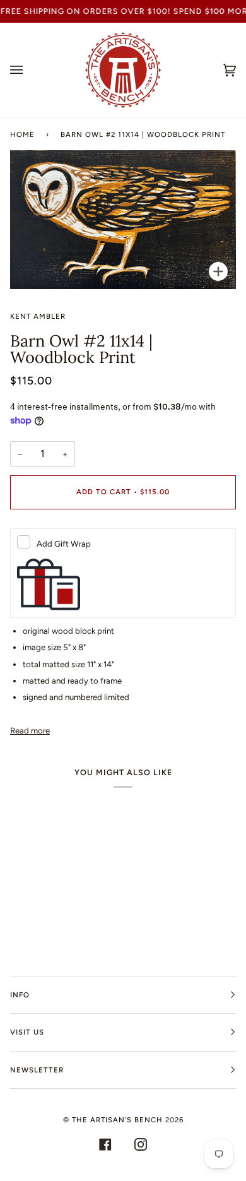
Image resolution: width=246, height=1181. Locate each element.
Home (22, 134)
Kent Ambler (38, 316)
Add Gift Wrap (64, 544)
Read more (30, 730)
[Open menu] (29, 70)
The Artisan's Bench (117, 1119)
